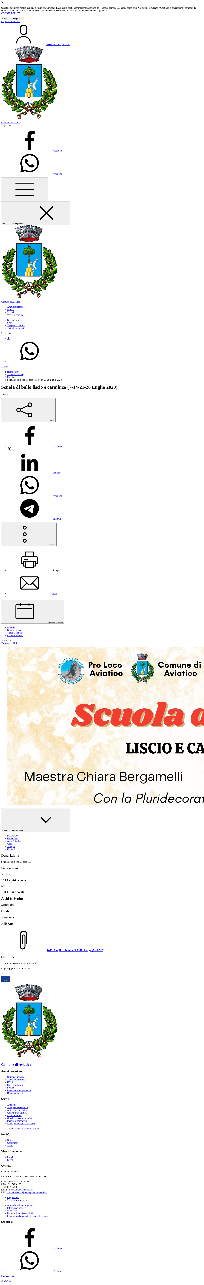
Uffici (10, 1082)
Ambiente (11, 1104)
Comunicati (12, 1143)
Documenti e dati (15, 1093)
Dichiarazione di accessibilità (20, 1213)
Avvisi (10, 1145)
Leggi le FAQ (13, 1197)
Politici (10, 1087)
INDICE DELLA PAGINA (13, 830)
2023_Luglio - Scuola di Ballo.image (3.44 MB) (75, 950)
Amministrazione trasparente (20, 1205)
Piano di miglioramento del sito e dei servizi (27, 1216)
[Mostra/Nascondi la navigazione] (24, 189)
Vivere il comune (15, 374)
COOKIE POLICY (10, 13)
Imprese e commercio (17, 1121)
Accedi (4, 366)
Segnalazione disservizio (18, 1200)
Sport (9, 322)
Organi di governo (15, 1077)
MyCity (7, 1281)
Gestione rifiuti (14, 320)
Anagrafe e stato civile (17, 1107)
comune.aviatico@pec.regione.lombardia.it (27, 1192)
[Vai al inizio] (2, 974)
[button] (15, 307)
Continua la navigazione (12, 18)
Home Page (12, 371)
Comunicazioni (14, 1115)
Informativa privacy (16, 1208)
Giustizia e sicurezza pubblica (21, 1118)
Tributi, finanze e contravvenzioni (23, 1128)
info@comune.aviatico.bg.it (21, 1189)
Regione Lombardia (10, 21)
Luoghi (10, 1157)
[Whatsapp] (29, 361)
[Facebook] (8, 338)
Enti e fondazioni (15, 1085)
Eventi (10, 377)
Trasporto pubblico (16, 325)
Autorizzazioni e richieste (19, 1110)
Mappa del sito (8, 1276)
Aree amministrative (16, 1079)
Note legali (12, 1210)
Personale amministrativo (19, 1090)
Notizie (10, 1140)
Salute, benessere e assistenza (21, 1123)
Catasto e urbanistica (17, 1113)
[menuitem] (34, 446)
